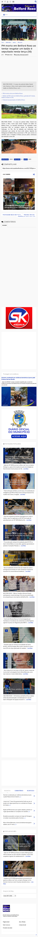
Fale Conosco (6, 925)
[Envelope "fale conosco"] (13, 1)
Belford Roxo (8, 42)
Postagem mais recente (12, 214)
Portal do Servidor (7, 928)
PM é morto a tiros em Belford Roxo (13, 93)
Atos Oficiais (22, 922)
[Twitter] (2, 1)
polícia (14, 42)
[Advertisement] (19, 69)
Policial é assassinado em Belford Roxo (14, 100)
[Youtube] (7, 1)
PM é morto (20, 42)
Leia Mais (25, 469)
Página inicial (29, 214)
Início (3, 42)
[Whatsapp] (10, 1)
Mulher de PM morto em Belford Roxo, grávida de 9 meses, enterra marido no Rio (19, 206)
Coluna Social (22, 925)
